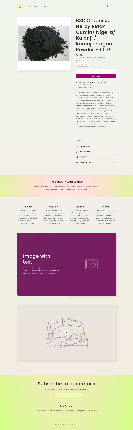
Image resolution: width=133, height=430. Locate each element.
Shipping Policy (81, 411)
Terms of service (41, 411)
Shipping (87, 57)
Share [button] (80, 140)
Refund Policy (92, 411)
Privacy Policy (69, 411)
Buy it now (96, 76)
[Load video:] (66, 333)
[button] (107, 6)
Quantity (78, 61)
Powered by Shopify (73, 424)
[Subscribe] (81, 395)
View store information (85, 87)
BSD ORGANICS (63, 424)
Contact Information (56, 411)
